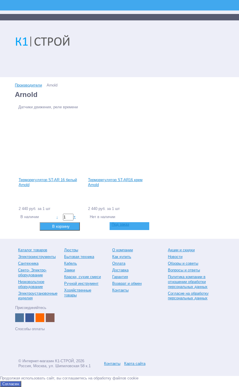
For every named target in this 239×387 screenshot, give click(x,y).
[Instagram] (50, 317)
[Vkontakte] (19, 317)
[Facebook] (29, 317)
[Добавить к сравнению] (23, 226)
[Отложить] (32, 226)
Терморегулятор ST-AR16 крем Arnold (115, 182)
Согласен (10, 384)
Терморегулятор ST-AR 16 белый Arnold (48, 182)
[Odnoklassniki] (40, 317)
